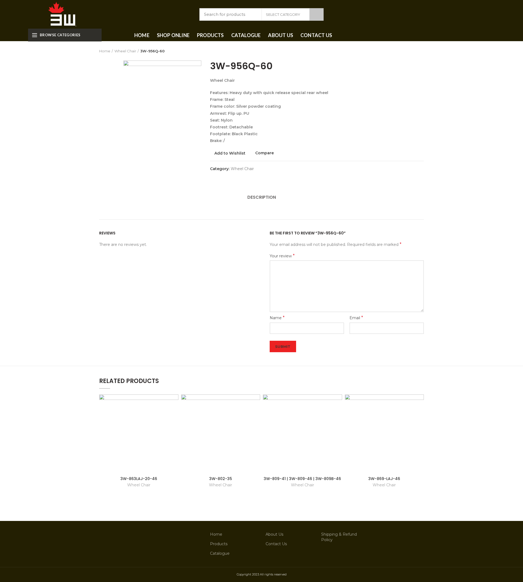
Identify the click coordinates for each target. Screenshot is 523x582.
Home (104, 51)
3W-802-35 (220, 478)
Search (316, 14)
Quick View (174, 415)
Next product (421, 51)
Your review (282, 255)
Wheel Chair (125, 51)
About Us (274, 534)
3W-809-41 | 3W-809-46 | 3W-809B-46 (302, 478)
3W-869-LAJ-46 (384, 478)
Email (356, 317)
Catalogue (220, 553)
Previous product (410, 51)
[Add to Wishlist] (174, 403)
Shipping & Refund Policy (339, 537)
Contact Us (276, 543)
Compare (264, 153)
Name (277, 317)
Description (261, 197)
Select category (283, 14)
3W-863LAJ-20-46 (138, 478)
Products (218, 543)
